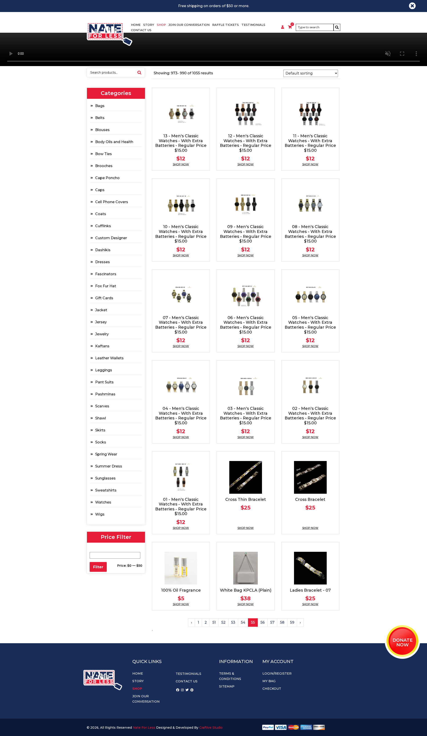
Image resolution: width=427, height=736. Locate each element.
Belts (100, 118)
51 (214, 622)
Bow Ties (103, 154)
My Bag (269, 681)
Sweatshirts (106, 490)
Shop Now (181, 164)
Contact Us (141, 30)
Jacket (101, 310)
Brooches (104, 166)
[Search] (337, 27)
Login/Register (277, 673)
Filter (98, 567)
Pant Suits (104, 382)
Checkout (271, 689)
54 (243, 622)
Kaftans (102, 346)
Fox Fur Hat (105, 286)
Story (148, 24)
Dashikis (103, 250)
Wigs (100, 514)
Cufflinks (103, 226)
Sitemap (226, 686)
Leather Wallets (109, 358)
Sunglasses (105, 478)
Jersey (101, 322)
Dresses (102, 262)
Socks (100, 442)
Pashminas (105, 394)
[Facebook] (177, 690)
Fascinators (105, 274)
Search (139, 72)
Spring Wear (106, 454)
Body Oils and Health (114, 142)
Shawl (100, 418)
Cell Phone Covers (111, 202)
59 (292, 622)
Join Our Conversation (189, 24)
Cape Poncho (107, 178)
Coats (100, 214)
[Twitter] (187, 690)
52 (223, 622)
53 (233, 622)
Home (136, 24)
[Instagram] (182, 690)
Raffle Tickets (225, 24)
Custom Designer (111, 238)
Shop (161, 24)
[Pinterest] (191, 690)
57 (272, 622)
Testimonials (253, 24)
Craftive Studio (211, 728)
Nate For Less (144, 728)
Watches (103, 502)
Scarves (102, 406)
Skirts (100, 430)
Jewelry (102, 334)
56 (262, 622)
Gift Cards (104, 298)
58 (282, 622)
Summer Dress (108, 466)
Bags (100, 106)
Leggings (103, 370)
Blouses (102, 130)
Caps (100, 190)
